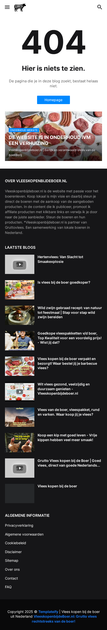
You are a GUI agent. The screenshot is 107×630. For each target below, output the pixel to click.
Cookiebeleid (15, 543)
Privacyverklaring (19, 525)
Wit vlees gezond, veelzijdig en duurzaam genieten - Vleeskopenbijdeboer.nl (64, 388)
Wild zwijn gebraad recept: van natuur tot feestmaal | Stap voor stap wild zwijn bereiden (70, 312)
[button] (7, 7)
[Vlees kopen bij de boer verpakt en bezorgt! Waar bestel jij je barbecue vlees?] (19, 366)
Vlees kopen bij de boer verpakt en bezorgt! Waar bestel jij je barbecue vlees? (67, 363)
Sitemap (11, 560)
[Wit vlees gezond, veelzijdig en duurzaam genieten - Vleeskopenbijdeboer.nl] (19, 391)
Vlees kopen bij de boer (57, 486)
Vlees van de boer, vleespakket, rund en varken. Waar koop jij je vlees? (69, 411)
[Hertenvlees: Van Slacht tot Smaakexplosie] (19, 264)
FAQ (8, 587)
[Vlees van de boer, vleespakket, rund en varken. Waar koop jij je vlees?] (19, 417)
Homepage (53, 100)
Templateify (48, 611)
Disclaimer (13, 552)
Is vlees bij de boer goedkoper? (64, 282)
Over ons (12, 569)
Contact (11, 578)
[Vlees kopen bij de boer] (19, 493)
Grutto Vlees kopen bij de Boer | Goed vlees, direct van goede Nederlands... (69, 462)
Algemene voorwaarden (24, 534)
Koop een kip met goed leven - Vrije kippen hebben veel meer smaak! (67, 437)
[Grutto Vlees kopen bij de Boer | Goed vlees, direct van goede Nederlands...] (19, 468)
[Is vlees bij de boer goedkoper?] (19, 289)
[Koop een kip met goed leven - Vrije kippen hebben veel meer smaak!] (19, 442)
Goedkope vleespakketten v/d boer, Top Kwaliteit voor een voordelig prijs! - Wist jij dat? (70, 337)
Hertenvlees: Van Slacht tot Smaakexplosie (60, 259)
